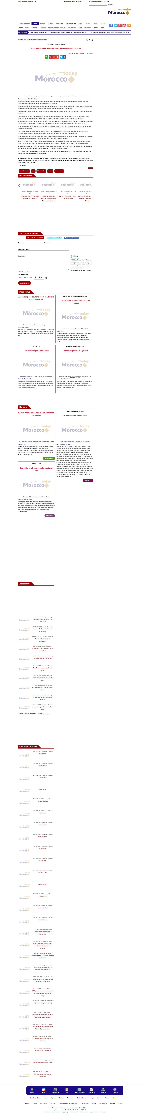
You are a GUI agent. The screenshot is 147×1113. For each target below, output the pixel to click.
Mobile (32, 1092)
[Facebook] (72, 238)
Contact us (44, 1092)
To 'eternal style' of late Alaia (75, 416)
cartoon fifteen (42, 884)
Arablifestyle (103, 1112)
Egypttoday (65, 1112)
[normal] (89, 40)
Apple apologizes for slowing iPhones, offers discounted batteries (47, 198)
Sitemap (103, 1092)
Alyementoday (93, 1112)
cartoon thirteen (43, 801)
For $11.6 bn (36, 464)
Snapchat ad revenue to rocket (42, 1062)
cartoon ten (42, 777)
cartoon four (43, 825)
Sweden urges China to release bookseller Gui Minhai (58, 32)
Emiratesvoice (74, 1112)
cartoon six (42, 813)
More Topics (49, 458)
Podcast (115, 1092)
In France (36, 346)
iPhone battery (41, 171)
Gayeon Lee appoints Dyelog (43, 1003)
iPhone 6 (23, 123)
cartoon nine (43, 896)
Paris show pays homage (75, 411)
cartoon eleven (42, 920)
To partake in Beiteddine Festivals (75, 296)
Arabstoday (46, 1112)
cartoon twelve (42, 765)
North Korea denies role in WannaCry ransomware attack (85, 198)
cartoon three (42, 872)
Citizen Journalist (79, 1092)
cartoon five (42, 848)
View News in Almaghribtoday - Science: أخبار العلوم (34, 713)
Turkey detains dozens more (43, 658)
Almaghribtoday (56, 1112)
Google (107, 1)
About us (92, 1092)
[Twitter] (54, 238)
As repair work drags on (75, 346)
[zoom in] (87, 40)
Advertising (55, 1092)
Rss (67, 1092)
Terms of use (75, 258)
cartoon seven (42, 836)
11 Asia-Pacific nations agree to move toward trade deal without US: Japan (105, 32)
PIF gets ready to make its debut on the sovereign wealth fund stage (42, 993)
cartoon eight (43, 860)
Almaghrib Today (97, 1)
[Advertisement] (62, 12)
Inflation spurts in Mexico (43, 1050)
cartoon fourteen (43, 908)
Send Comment (24, 283)
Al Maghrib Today (24, 171)
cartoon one (42, 789)
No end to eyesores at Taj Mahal (76, 351)
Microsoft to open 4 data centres (37, 351)
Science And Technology (26, 39)
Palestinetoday (84, 1112)
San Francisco (59, 171)
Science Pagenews (41, 39)
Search (110, 4)
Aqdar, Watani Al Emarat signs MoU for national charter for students (42, 946)
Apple (20, 101)
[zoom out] (92, 40)
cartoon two (42, 753)
